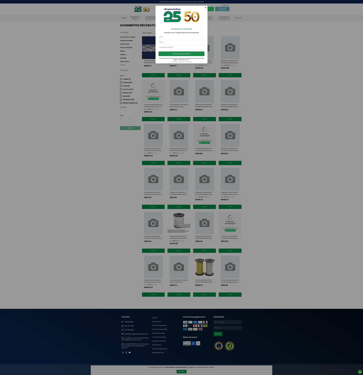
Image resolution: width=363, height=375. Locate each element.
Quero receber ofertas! (181, 54)
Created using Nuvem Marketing (181, 62)
